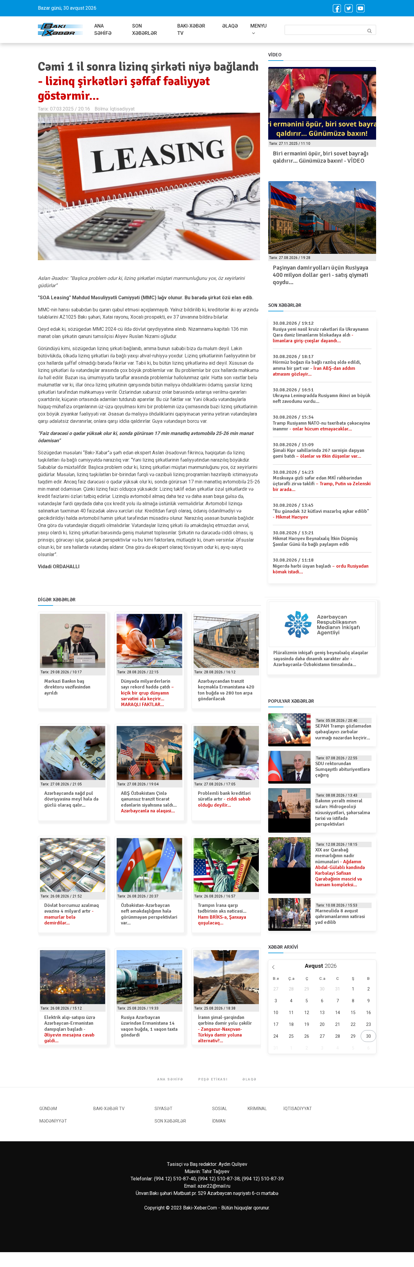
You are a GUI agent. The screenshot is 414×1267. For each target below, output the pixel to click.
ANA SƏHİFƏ (103, 29)
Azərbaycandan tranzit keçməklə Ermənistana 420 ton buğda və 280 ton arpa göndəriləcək (226, 690)
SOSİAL (219, 1108)
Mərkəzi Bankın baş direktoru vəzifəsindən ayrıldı (67, 687)
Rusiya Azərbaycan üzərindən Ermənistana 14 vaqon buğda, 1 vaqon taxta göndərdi (149, 1026)
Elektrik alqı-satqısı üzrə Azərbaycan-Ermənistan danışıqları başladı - (69, 1029)
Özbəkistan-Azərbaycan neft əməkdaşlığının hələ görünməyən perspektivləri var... (149, 914)
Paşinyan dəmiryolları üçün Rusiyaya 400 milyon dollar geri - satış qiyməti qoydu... (320, 275)
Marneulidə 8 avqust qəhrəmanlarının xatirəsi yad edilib (340, 916)
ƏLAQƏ (230, 26)
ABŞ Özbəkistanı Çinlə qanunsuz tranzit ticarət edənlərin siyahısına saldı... (149, 802)
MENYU (258, 26)
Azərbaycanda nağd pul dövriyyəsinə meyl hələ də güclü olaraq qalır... (71, 799)
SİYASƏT (163, 1108)
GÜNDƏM (48, 1108)
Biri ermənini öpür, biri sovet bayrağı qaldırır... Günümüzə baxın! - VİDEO (321, 157)
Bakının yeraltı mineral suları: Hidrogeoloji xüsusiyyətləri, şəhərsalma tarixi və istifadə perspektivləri (342, 812)
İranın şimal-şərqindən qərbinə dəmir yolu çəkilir (225, 1029)
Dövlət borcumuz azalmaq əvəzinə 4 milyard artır (71, 914)
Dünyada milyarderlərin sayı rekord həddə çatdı (147, 693)
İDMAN (218, 1121)
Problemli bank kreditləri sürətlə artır (224, 799)
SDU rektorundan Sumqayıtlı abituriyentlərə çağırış (342, 769)
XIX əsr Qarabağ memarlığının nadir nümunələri (340, 867)
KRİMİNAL (257, 1108)
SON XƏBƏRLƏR (144, 29)
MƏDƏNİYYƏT (53, 1121)
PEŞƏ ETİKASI (213, 1079)
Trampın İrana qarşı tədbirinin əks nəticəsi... (222, 914)
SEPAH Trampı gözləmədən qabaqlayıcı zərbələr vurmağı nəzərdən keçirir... (343, 732)
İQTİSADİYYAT (297, 1108)
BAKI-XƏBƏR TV (191, 29)
